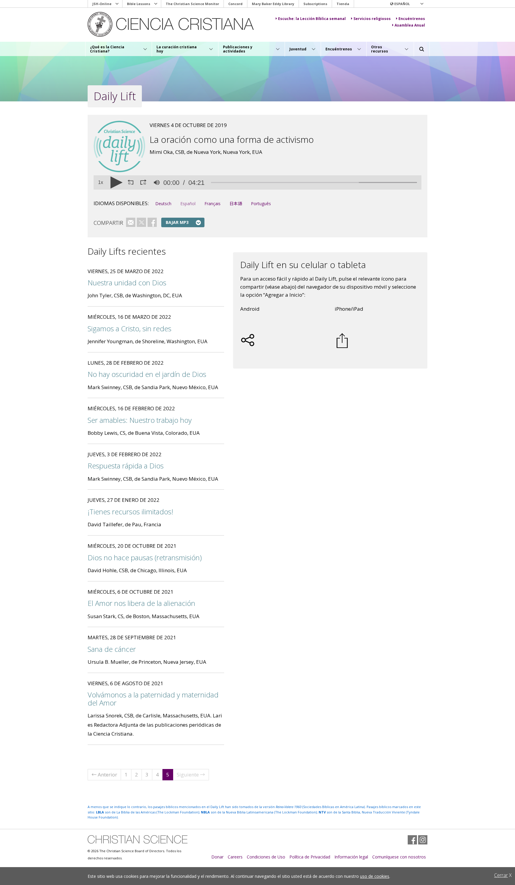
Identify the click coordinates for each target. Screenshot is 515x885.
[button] (406, 4)
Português (261, 203)
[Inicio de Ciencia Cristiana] (137, 839)
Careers (235, 857)
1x (100, 182)
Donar (217, 857)
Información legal (351, 857)
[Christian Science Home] (176, 24)
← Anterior (104, 774)
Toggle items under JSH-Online (117, 4)
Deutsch (163, 203)
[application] (257, 182)
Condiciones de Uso (266, 857)
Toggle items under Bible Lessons (156, 4)
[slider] (314, 182)
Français (212, 203)
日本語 (235, 203)
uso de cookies (374, 876)
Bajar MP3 (177, 222)
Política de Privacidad (309, 857)
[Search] (421, 49)
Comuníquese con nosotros (399, 857)
